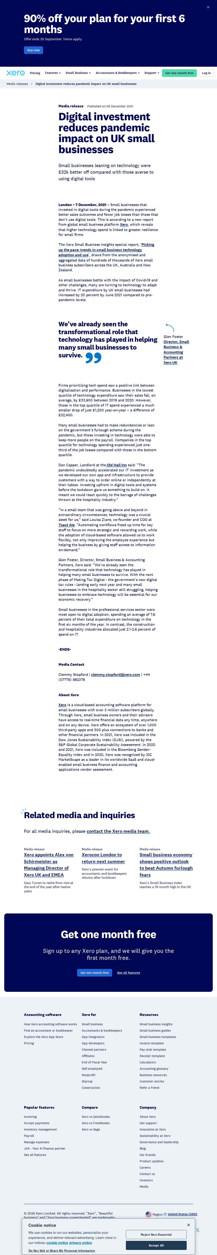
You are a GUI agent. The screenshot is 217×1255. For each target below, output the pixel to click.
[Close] (188, 1225)
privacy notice (80, 1242)
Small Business (77, 73)
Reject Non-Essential (156, 1234)
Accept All (156, 1245)
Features (51, 73)
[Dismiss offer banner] (208, 7)
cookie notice (57, 1242)
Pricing (35, 73)
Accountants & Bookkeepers (116, 73)
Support (150, 73)
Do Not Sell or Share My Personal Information (62, 1250)
